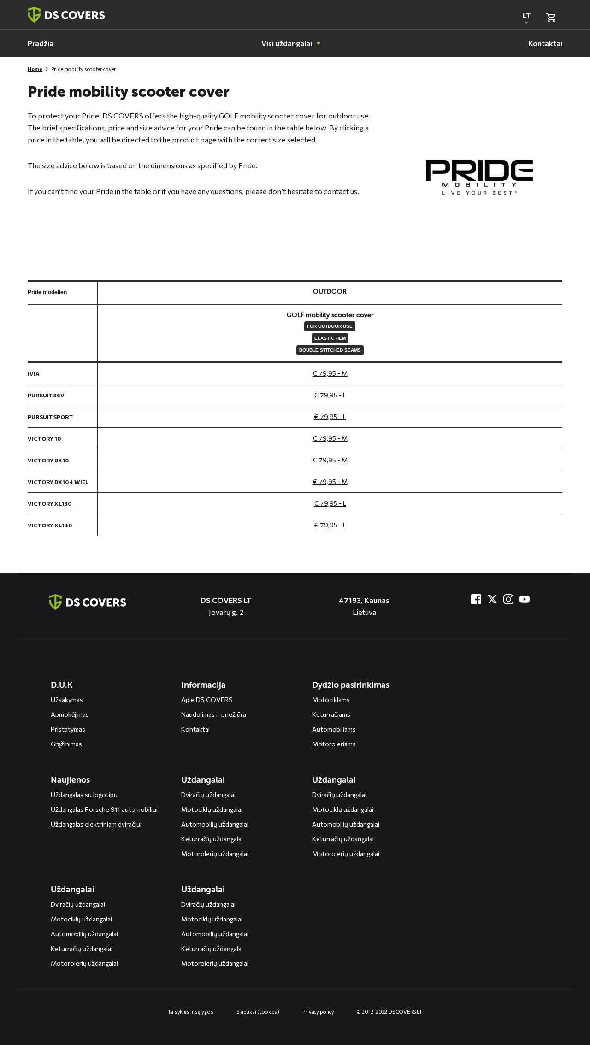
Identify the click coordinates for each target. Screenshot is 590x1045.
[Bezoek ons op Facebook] (476, 599)
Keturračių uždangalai (212, 839)
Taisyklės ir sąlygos (190, 1012)
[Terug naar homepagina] (66, 15)
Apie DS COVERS (207, 699)
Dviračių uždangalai (208, 794)
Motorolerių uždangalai (214, 853)
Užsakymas (67, 699)
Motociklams (331, 699)
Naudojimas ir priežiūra (213, 714)
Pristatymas (68, 729)
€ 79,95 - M (330, 373)
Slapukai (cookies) (257, 1012)
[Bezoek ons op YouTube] (524, 599)
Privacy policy (318, 1012)
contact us (340, 191)
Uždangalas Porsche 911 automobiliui (104, 809)
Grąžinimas (66, 744)
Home (35, 69)
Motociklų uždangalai (211, 809)
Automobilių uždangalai (214, 824)
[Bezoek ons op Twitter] (492, 599)
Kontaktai (195, 729)
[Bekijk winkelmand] (550, 17)
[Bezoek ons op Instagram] (508, 599)
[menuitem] (40, 43)
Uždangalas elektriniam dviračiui (96, 824)
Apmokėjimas (70, 714)
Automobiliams (334, 729)
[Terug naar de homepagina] (87, 602)
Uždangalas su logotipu (84, 794)
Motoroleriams (334, 744)
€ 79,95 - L (330, 395)
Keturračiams (331, 714)
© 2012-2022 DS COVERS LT (389, 1012)
